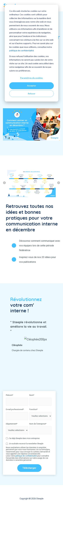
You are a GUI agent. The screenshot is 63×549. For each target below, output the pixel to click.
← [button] (4, 182)
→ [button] (58, 182)
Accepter (31, 85)
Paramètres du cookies (31, 78)
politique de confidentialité (21, 50)
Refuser (31, 93)
